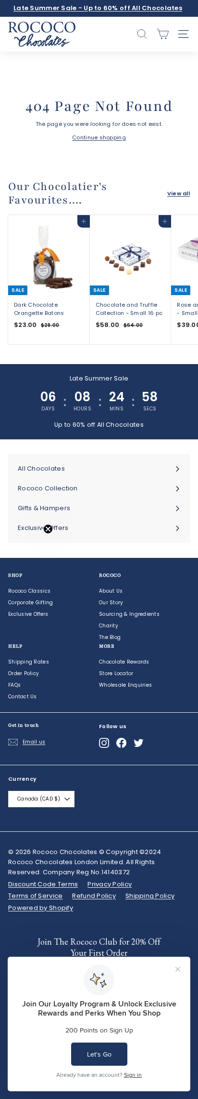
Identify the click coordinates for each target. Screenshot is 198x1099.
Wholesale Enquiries (125, 685)
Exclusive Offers (28, 614)
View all (178, 193)
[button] (27, 550)
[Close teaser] (48, 529)
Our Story (111, 602)
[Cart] (162, 34)
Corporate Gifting (30, 602)
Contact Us (22, 696)
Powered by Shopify (40, 907)
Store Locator (116, 673)
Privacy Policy (109, 884)
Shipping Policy (149, 895)
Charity (108, 625)
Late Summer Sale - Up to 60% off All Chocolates (97, 8)
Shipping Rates (28, 661)
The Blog (110, 637)
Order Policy (23, 673)
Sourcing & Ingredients (129, 614)
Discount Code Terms (43, 884)
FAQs (14, 685)
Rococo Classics (29, 591)
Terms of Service (35, 895)
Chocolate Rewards (124, 661)
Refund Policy (94, 895)
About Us (111, 591)
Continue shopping (99, 137)
